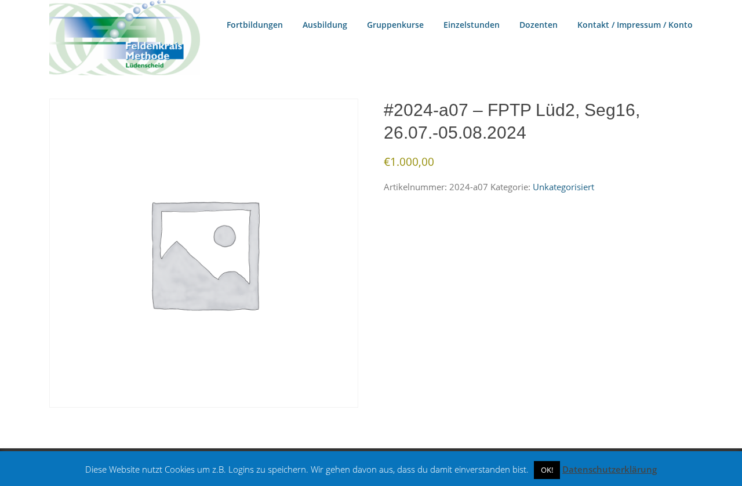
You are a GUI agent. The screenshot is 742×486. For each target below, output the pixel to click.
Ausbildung (325, 24)
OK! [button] (547, 470)
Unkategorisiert (563, 187)
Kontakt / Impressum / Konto (635, 24)
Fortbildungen (255, 24)
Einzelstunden (471, 24)
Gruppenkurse (395, 24)
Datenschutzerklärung (609, 469)
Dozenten (538, 24)
